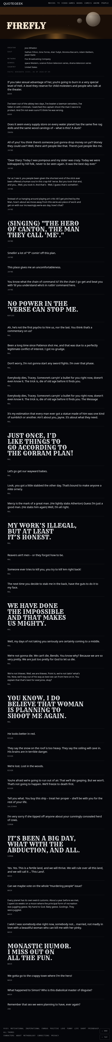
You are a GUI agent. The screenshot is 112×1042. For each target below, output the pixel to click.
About (19, 1036)
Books (80, 3)
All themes (8, 1032)
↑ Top (104, 1037)
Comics (88, 3)
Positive (54, 1028)
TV (58, 3)
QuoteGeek (13, 3)
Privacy (55, 1036)
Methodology (29, 1036)
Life (76, 1028)
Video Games (68, 3)
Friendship (93, 1028)
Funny (70, 1028)
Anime (97, 3)
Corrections (43, 1036)
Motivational (17, 1028)
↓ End (104, 1031)
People (105, 3)
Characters (8, 1036)
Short (83, 1028)
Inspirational (33, 1028)
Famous (45, 1028)
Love (63, 1028)
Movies (51, 3)
